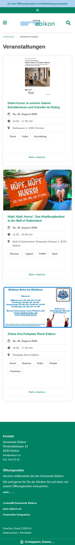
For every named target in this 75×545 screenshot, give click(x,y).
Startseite (8, 37)
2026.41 (27, 528)
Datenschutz (10, 532)
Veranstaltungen (29, 37)
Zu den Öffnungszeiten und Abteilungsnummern (37, 3)
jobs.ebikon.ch (12, 508)
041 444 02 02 (11, 459)
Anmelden (25, 532)
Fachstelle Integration (16, 514)
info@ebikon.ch (12, 455)
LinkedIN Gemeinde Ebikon (20, 503)
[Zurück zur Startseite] (37, 23)
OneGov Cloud (11, 528)
